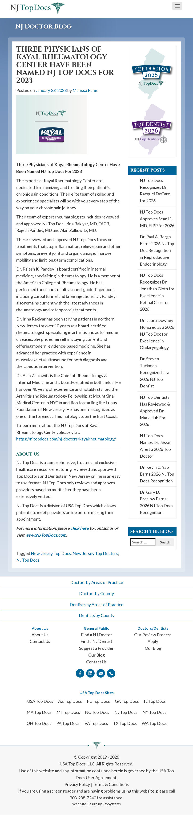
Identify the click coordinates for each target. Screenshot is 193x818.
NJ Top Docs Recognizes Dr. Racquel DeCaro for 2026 (155, 190)
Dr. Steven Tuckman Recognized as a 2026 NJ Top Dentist (154, 372)
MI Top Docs (68, 712)
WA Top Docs (154, 723)
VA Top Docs (96, 723)
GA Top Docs (127, 701)
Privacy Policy (77, 784)
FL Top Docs (98, 701)
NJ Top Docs (28, 560)
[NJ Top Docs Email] (100, 673)
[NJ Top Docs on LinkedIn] (90, 673)
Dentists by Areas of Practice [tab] (96, 604)
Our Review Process (153, 634)
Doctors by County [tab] (96, 593)
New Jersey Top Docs (51, 553)
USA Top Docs (40, 701)
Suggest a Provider (96, 648)
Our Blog (96, 655)
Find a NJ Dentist (96, 641)
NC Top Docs (97, 712)
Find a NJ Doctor (96, 634)
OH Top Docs (39, 723)
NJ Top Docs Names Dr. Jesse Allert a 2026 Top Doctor (155, 445)
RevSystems (111, 804)
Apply (153, 641)
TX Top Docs (125, 723)
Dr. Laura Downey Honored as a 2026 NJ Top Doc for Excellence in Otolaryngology (157, 334)
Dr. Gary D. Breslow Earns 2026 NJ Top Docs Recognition (156, 502)
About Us (40, 634)
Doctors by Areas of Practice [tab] (96, 582)
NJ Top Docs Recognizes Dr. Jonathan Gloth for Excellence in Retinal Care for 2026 (157, 292)
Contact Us (40, 641)
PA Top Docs (68, 723)
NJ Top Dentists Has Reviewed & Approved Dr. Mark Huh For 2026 (155, 411)
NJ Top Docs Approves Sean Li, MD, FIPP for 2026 (157, 218)
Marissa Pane (84, 90)
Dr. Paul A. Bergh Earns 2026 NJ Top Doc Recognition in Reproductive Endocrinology (157, 250)
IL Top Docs (155, 701)
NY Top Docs (154, 712)
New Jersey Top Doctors (95, 553)
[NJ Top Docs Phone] (111, 673)
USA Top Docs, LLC (77, 763)
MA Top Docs (39, 712)
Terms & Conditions (111, 784)
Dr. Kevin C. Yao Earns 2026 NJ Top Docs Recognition (157, 473)
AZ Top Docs (70, 701)
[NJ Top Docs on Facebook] (80, 673)
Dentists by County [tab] (96, 615)
